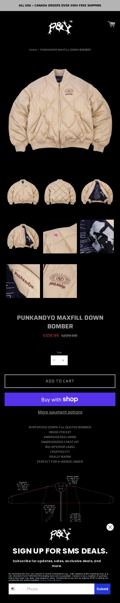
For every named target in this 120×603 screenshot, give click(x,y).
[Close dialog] (110, 527)
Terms (58, 580)
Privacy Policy (46, 580)
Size (59, 352)
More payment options (60, 412)
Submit (102, 589)
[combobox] (17, 589)
